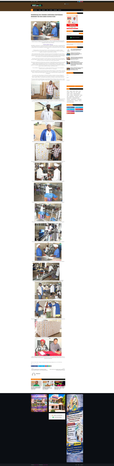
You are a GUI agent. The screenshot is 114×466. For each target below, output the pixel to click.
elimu (76, 92)
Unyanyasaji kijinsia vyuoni (70, 100)
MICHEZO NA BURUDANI (77, 93)
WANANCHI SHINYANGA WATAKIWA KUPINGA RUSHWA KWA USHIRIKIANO (47, 388)
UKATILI (81, 95)
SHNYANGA (68, 99)
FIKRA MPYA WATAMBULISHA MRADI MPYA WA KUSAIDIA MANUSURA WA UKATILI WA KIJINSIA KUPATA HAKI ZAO (77, 58)
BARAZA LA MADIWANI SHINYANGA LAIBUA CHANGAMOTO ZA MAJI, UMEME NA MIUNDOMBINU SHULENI (77, 68)
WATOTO (80, 100)
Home (32, 1)
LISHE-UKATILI (76, 96)
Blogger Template (36, 464)
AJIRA (67, 96)
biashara (71, 93)
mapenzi (68, 95)
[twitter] (79, 1)
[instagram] (80, 1)
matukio (71, 92)
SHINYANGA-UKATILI (76, 95)
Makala (79, 92)
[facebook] (77, 1)
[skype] (71, 109)
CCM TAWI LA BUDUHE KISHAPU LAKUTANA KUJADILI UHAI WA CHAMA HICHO (36, 388)
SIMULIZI (68, 93)
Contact (37, 1)
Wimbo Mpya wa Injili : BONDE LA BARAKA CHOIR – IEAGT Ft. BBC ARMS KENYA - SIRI (59, 388)
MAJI (80, 96)
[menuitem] (32, 10)
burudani (68, 92)
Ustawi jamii (76, 100)
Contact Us (81, 464)
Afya (74, 92)
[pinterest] (82, 1)
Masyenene (38, 373)
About (34, 1)
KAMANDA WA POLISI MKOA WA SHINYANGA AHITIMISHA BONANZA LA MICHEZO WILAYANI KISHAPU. (76, 54)
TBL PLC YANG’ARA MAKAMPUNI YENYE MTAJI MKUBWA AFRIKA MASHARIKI (76, 49)
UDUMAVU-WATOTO (73, 99)
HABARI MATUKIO (71, 96)
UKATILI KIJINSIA (79, 99)
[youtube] (71, 113)
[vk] (79, 111)
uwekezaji (34, 12)
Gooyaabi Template (45, 464)
